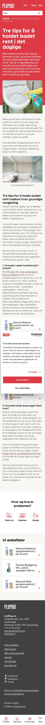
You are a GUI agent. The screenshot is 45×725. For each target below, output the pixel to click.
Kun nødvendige (22, 388)
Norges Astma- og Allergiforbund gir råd (21, 453)
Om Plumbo (10, 661)
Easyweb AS (20, 706)
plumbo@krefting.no (14, 630)
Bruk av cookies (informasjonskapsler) (21, 690)
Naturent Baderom (11, 275)
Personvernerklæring (14, 694)
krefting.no (9, 633)
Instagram (13, 678)
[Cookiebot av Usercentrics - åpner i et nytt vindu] (31, 334)
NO (25, 5)
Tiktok (11, 681)
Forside (5, 18)
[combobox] (22, 13)
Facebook (13, 675)
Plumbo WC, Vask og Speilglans (22, 272)
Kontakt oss (10, 665)
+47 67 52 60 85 (12, 627)
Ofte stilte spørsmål (14, 653)
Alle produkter (11, 645)
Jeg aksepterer (22, 380)
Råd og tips (10, 649)
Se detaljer (32, 372)
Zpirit (16, 703)
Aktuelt (8, 657)
